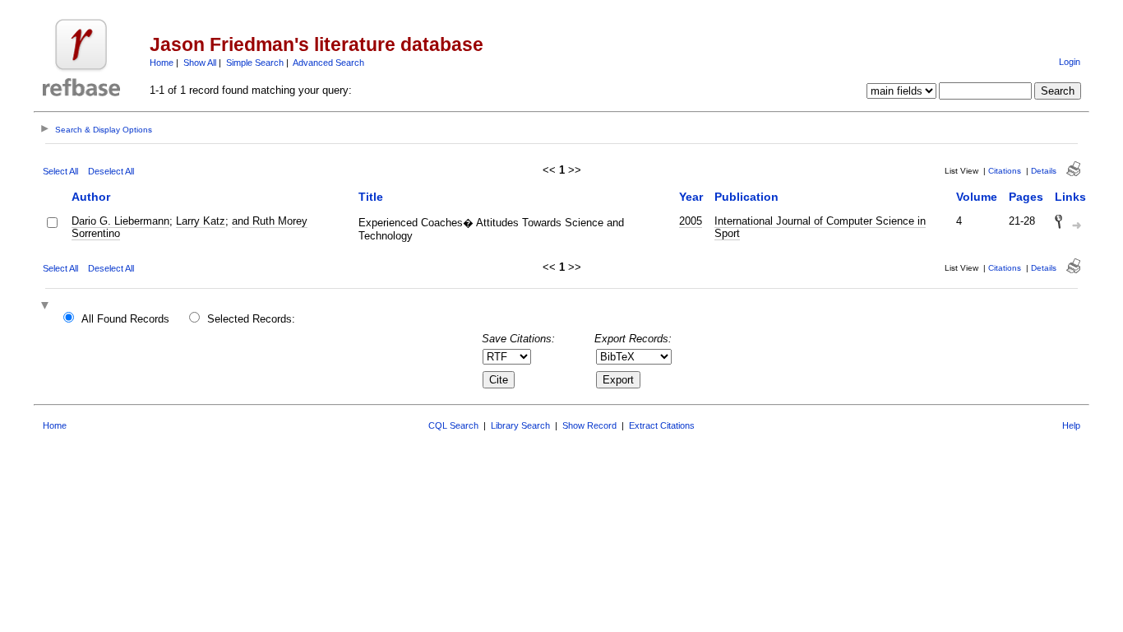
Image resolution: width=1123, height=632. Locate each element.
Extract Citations (662, 425)
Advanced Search (328, 62)
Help (1071, 425)
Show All (199, 62)
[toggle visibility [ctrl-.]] (47, 306)
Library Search (520, 425)
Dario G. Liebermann (120, 221)
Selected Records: (251, 319)
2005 (690, 221)
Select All (60, 171)
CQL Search (453, 425)
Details (1043, 170)
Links (1070, 196)
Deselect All (111, 171)
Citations (1004, 170)
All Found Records (125, 319)
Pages (1026, 196)
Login (1069, 62)
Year (691, 196)
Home (161, 62)
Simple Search (255, 62)
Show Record (589, 425)
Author (91, 196)
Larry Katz (200, 221)
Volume (976, 196)
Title (370, 196)
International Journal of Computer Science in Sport (820, 227)
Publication (746, 196)
